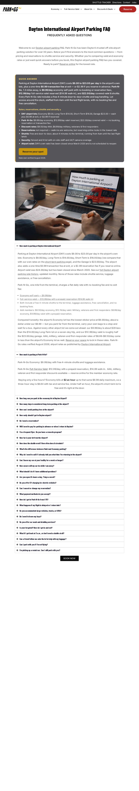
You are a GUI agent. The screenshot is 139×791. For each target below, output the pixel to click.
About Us (88, 9)
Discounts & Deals (105, 9)
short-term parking (55, 261)
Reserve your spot (33, 151)
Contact (126, 2)
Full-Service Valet (71, 9)
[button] (60, 9)
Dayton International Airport (95, 344)
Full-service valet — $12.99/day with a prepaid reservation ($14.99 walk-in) (56, 299)
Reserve (128, 9)
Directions (116, 2)
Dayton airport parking (47, 47)
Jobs (134, 2)
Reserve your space (76, 340)
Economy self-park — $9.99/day (36, 295)
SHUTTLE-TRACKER (101, 2)
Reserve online (67, 64)
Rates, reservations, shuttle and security (39, 109)
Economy (55, 9)
